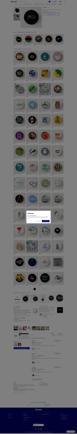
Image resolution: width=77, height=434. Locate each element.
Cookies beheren (38, 221)
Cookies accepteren (46, 221)
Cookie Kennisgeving (39, 216)
